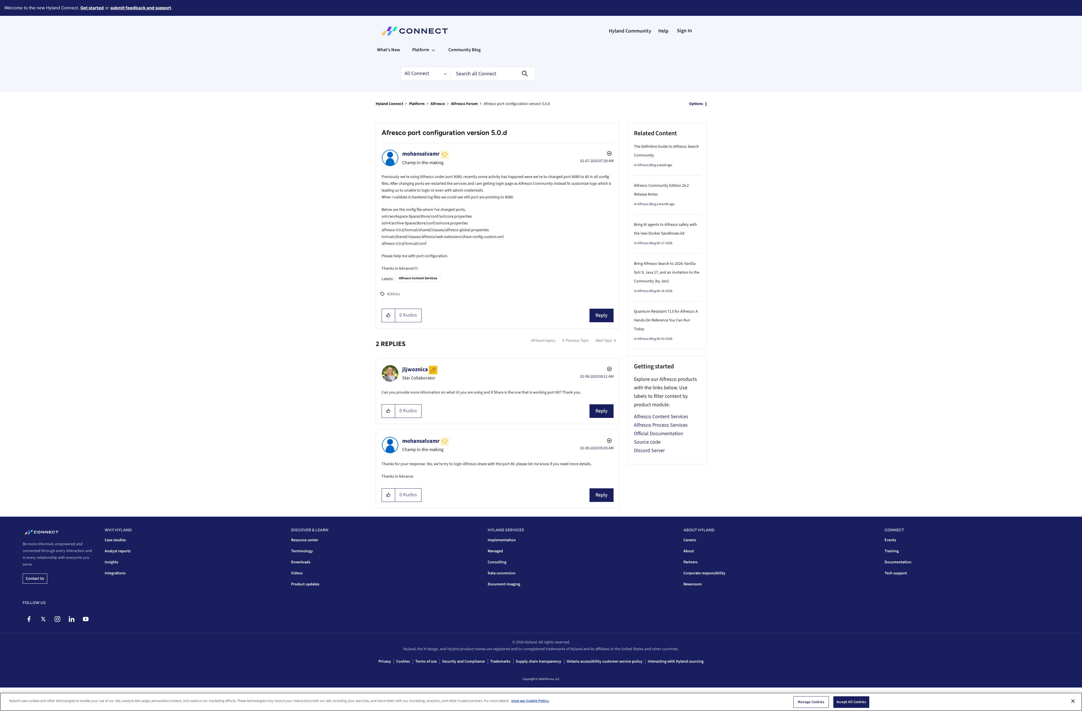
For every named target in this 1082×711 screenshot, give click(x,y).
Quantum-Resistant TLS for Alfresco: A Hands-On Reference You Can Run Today (666, 320)
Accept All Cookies (851, 701)
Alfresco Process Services (661, 425)
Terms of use (426, 661)
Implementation (502, 540)
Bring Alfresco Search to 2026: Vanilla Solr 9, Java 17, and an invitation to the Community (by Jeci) (666, 272)
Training (892, 551)
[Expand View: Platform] (433, 50)
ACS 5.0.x (393, 294)
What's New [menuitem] (388, 50)
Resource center (304, 540)
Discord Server (649, 450)
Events (890, 540)
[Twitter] (43, 619)
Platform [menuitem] (420, 50)
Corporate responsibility (704, 573)
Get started (92, 7)
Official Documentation (658, 433)
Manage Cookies (811, 701)
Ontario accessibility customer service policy (604, 661)
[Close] (1073, 701)
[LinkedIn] (71, 619)
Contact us (35, 578)
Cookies (403, 661)
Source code (647, 442)
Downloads (300, 562)
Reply (601, 315)
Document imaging (504, 584)
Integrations (115, 573)
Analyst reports (118, 551)
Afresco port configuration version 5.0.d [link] (517, 104)
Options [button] (696, 104)
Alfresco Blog (646, 165)
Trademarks (500, 661)
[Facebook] (29, 619)
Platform (417, 104)
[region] (541, 702)
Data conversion (501, 573)
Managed (495, 551)
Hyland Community (630, 31)
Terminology (302, 551)
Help (663, 31)
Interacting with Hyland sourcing (676, 661)
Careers (689, 540)
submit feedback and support (140, 7)
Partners (690, 562)
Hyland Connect (389, 104)
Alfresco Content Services (418, 278)
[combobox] (492, 73)
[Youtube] (85, 619)
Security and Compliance (463, 661)
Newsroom (692, 584)
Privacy (384, 661)
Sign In (684, 30)
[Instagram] (57, 619)
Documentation (898, 562)
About (688, 551)
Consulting (497, 562)
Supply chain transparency (538, 661)
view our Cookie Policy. (530, 700)
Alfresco (438, 104)
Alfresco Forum (464, 104)
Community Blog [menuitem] (464, 50)
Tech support (896, 573)
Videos (297, 573)
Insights (111, 562)
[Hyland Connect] (414, 31)
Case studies (115, 540)
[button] (388, 315)
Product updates (305, 584)
